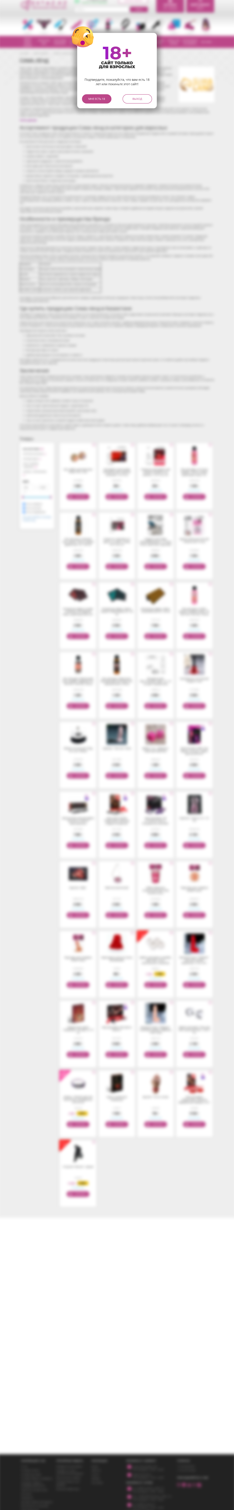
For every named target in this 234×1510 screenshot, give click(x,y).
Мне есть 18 (96, 99)
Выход (137, 99)
